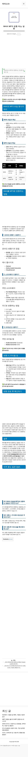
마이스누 (6, 4)
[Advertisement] (14, 53)
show (10, 539)
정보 (14, 660)
